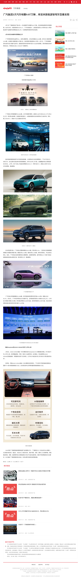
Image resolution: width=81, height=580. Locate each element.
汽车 (31, 1)
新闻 (9, 1)
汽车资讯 (25, 8)
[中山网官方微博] (74, 2)
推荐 (13, 1)
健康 (55, 1)
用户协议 (47, 564)
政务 (16, 1)
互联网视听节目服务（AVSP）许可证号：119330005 (40, 568)
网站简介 (34, 564)
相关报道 (7, 466)
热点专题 (59, 26)
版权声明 (40, 564)
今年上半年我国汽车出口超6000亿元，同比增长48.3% (33, 511)
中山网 (5, 1)
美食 (34, 1)
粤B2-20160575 (52, 569)
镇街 (20, 1)
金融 (48, 1)
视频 (24, 1)
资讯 (52, 1)
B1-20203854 (58, 569)
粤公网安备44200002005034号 (33, 569)
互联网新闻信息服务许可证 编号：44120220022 (21, 568)
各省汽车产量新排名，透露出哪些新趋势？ (30, 497)
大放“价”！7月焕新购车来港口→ (27, 524)
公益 (45, 1)
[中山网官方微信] (72, 2)
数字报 (59, 1)
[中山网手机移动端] (69, 2)
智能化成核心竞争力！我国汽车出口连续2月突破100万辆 (34, 471)
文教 (41, 1)
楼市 (27, 1)
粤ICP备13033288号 (23, 569)
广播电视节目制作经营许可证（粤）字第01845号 (60, 568)
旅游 (38, 1)
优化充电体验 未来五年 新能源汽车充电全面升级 (32, 484)
